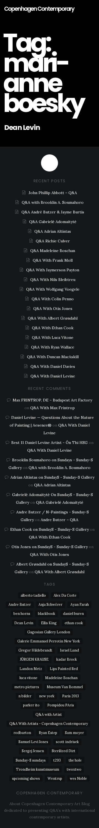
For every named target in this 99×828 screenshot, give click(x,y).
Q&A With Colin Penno (53, 298)
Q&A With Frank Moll (53, 260)
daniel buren (73, 613)
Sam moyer (74, 732)
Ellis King (49, 623)
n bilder (24, 696)
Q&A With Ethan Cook (52, 327)
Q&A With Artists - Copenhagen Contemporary (48, 723)
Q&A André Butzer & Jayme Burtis (52, 212)
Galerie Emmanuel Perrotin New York (48, 641)
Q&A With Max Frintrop (52, 407)
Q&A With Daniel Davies (53, 366)
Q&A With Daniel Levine (53, 376)
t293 (57, 760)
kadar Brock (66, 659)
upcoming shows (26, 778)
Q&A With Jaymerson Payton (52, 269)
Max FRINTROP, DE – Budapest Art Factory (52, 400)
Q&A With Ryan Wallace (52, 347)
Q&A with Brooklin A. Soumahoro (53, 202)
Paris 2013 (70, 696)
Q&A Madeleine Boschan (52, 250)
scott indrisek (67, 741)
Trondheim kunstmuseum (37, 769)
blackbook (46, 613)
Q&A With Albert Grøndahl (53, 318)
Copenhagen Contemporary (39, 9)
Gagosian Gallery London (48, 632)
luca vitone (28, 678)
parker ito (31, 705)
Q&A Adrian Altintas (52, 231)
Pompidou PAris (60, 705)
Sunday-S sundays (31, 760)
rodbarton (22, 732)
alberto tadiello (33, 595)
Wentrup (55, 778)
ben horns (21, 613)
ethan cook (74, 623)
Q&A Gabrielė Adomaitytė (52, 221)
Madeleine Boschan (61, 678)
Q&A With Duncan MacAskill (53, 356)
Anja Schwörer (50, 604)
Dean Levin (22, 127)
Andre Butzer (20, 604)
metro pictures (26, 687)
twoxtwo (74, 769)
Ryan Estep (48, 732)
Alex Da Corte (65, 595)
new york (46, 696)
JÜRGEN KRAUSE (34, 659)
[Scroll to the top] (49, 162)
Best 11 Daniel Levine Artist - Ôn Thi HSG (49, 442)
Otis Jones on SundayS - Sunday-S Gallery (50, 546)
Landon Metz (31, 668)
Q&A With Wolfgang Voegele (52, 289)
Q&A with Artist (48, 714)
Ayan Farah (79, 604)
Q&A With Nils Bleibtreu (52, 279)
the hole (75, 760)
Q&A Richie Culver (53, 241)
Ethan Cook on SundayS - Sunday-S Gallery (49, 529)
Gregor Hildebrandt (35, 650)
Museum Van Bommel (65, 687)
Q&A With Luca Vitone (52, 337)
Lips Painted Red (64, 668)
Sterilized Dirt (63, 751)
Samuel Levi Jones (33, 741)
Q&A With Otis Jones (52, 308)
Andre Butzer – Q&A (59, 519)
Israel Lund (69, 650)
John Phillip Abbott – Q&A (53, 192)
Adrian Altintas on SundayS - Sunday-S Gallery (52, 477)
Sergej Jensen (33, 751)
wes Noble (78, 778)
